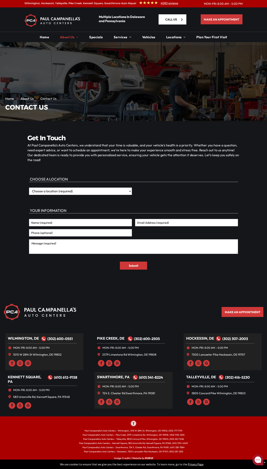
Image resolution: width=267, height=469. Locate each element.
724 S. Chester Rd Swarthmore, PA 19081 (128, 393)
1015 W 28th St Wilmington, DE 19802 (37, 354)
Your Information (48, 210)
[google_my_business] (28, 363)
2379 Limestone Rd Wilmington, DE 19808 (129, 354)
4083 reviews (169, 3)
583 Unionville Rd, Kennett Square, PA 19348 (41, 397)
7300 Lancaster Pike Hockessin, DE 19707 (218, 354)
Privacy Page (195, 464)
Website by (138, 458)
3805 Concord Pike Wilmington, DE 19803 (218, 393)
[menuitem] (44, 38)
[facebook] (12, 363)
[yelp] (20, 363)
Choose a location (49, 179)
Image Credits (122, 458)
